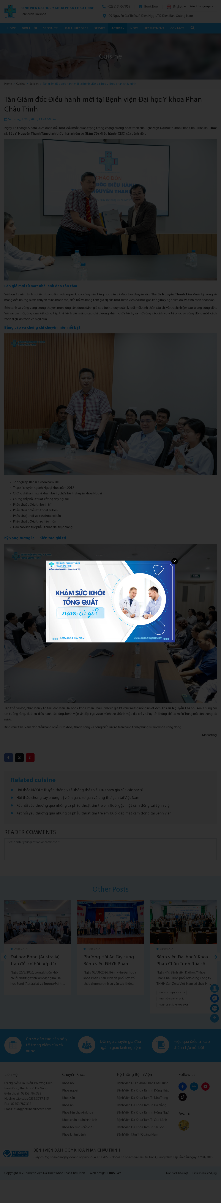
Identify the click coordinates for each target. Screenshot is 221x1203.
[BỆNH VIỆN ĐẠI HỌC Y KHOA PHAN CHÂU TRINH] (110, 601)
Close (174, 561)
